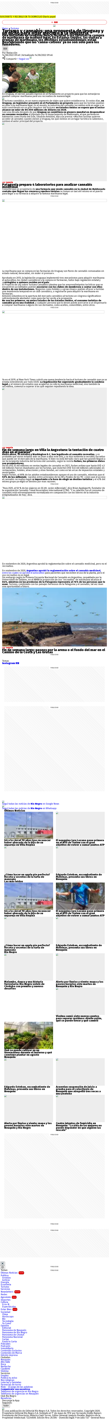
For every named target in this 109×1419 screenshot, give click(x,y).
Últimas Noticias (12, 1272)
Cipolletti (5, 1369)
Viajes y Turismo (10, 28)
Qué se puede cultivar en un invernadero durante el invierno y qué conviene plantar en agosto (28, 1052)
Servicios (5, 1289)
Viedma (5, 1371)
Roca (3, 1364)
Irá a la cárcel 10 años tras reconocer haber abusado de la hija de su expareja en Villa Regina (27, 842)
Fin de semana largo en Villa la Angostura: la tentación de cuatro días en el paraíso (53, 451)
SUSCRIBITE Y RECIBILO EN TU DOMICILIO (28, 16)
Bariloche (6, 1366)
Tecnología (7, 1321)
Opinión (5, 1326)
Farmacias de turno (11, 1385)
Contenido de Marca (11, 1353)
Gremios (6, 1278)
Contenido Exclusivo (11, 1351)
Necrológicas (7, 1380)
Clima (5, 1314)
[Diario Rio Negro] (3, 1408)
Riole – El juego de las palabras (17, 1387)
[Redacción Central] (5, 46)
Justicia (6, 1280)
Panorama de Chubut (13, 1335)
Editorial (6, 1328)
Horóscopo (7, 1317)
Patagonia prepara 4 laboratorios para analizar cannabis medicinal (47, 186)
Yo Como (6, 1323)
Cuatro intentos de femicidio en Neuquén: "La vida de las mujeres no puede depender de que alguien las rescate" (79, 1127)
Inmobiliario (7, 1348)
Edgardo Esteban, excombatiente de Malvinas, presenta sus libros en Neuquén (79, 877)
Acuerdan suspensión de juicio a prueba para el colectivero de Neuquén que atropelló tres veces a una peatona (78, 1090)
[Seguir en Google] (3, 98)
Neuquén (5, 1360)
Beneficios (6, 1398)
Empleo (5, 1375)
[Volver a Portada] (54, 22)
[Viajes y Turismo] (54, 26)
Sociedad (5, 1312)
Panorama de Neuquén (14, 1330)
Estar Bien (9, 1309)
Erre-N (5, 1304)
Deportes (6, 1300)
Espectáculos (9, 1307)
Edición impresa (9, 1355)
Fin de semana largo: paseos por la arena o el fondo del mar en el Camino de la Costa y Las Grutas (53, 651)
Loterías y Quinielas (11, 1382)
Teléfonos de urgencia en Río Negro (19, 1391)
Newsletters (10, 1291)
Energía (5, 1282)
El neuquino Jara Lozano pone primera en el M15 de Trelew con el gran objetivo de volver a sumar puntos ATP (80, 842)
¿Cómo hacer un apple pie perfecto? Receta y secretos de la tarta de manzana (27, 877)
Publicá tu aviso (9, 1378)
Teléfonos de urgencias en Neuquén (20, 1394)
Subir (6, 1405)
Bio (3, 1319)
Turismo (5, 1287)
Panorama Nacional (12, 1337)
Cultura (4, 1302)
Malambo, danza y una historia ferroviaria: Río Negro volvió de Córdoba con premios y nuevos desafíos (24, 985)
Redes (4, 1294)
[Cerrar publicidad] (2, 1263)
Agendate (8, 1297)
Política (5, 1275)
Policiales (6, 1344)
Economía (6, 1284)
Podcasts (5, 1346)
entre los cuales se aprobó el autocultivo (51, 571)
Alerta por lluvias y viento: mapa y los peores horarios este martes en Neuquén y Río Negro (79, 984)
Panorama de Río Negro (14, 1332)
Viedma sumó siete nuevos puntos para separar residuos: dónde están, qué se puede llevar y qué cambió (79, 1018)
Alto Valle (5, 1362)
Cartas (5, 1339)
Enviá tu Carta (9, 1341)
